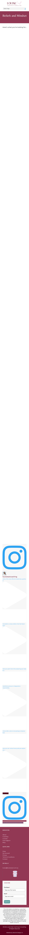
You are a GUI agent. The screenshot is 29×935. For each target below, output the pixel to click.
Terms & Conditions (8, 857)
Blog (4, 842)
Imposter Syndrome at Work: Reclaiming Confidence (13, 468)
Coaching (5, 836)
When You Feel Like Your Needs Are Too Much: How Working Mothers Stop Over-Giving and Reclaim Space (14, 289)
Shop (4, 851)
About (4, 834)
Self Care (20, 46)
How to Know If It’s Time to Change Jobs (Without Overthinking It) (14, 245)
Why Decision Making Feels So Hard (13, 378)
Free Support (6, 840)
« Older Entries (9, 538)
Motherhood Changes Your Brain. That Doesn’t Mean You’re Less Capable (14, 73)
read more (6, 60)
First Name (7, 887)
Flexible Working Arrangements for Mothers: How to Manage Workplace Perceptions (12, 422)
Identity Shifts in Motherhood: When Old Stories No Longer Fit (14, 106)
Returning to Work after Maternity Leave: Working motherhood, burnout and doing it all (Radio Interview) (14, 152)
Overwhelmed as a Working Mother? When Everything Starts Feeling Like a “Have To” (14, 40)
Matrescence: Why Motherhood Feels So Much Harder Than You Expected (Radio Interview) (14, 200)
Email (5, 893)
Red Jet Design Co (18, 932)
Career (9, 46)
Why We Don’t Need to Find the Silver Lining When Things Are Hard (13, 512)
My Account (6, 853)
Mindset (16, 46)
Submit (7, 902)
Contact (5, 859)
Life (12, 46)
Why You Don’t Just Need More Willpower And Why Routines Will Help (14, 335)
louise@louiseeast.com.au (10, 868)
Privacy (5, 855)
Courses (5, 838)
